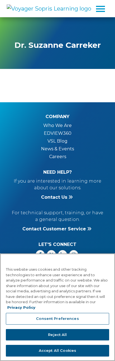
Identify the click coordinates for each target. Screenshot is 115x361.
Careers (57, 156)
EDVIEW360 (57, 133)
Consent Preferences (57, 318)
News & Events (57, 148)
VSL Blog (57, 141)
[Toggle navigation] (100, 9)
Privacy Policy (21, 307)
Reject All (57, 334)
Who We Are (57, 125)
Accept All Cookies (57, 350)
